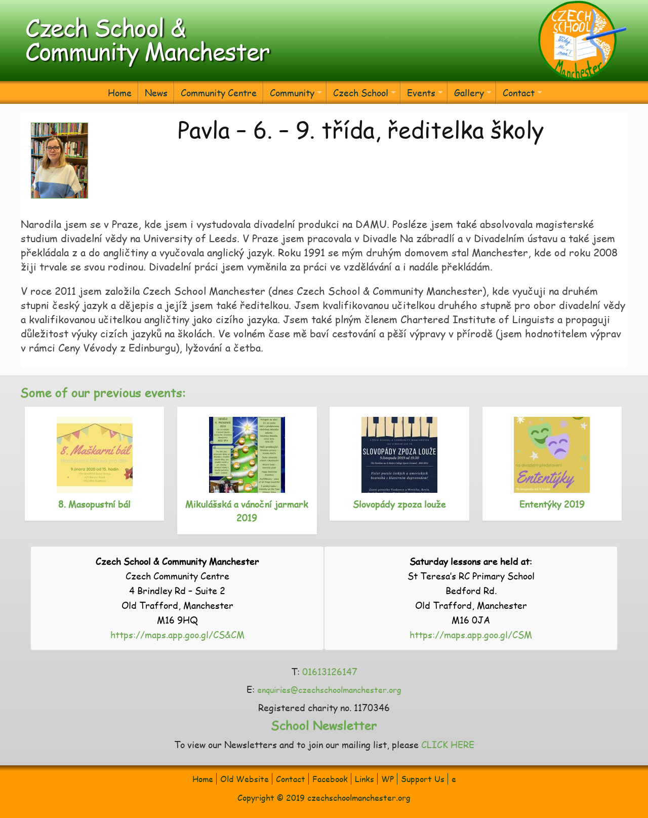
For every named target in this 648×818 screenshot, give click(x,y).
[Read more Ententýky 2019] (552, 455)
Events (421, 92)
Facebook (330, 779)
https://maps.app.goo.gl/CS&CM (177, 634)
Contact (519, 92)
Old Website (244, 779)
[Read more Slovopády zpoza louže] (399, 455)
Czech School (360, 92)
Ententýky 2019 (552, 503)
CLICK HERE (447, 744)
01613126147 (329, 671)
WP (387, 779)
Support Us (422, 779)
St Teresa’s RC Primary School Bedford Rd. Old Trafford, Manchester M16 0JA (471, 590)
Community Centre (219, 92)
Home (120, 92)
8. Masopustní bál (94, 503)
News (156, 92)
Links (364, 779)
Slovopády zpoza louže (399, 503)
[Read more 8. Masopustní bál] (94, 455)
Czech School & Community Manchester (147, 38)
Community (292, 92)
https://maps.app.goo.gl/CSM (471, 634)
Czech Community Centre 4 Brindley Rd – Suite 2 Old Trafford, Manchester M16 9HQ (177, 590)
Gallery (469, 92)
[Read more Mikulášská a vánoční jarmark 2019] (247, 455)
